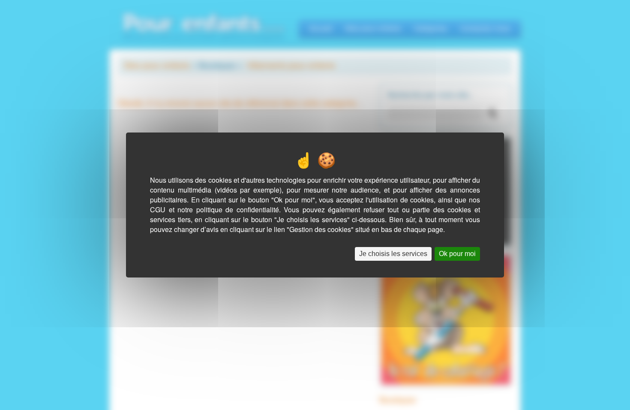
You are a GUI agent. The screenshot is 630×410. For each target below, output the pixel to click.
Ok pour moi (457, 253)
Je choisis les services (393, 253)
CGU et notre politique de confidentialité (214, 209)
